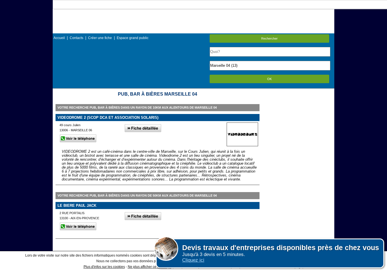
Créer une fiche (100, 38)
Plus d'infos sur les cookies (104, 267)
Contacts (76, 38)
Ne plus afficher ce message (149, 267)
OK (269, 79)
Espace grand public (132, 38)
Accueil (59, 38)
